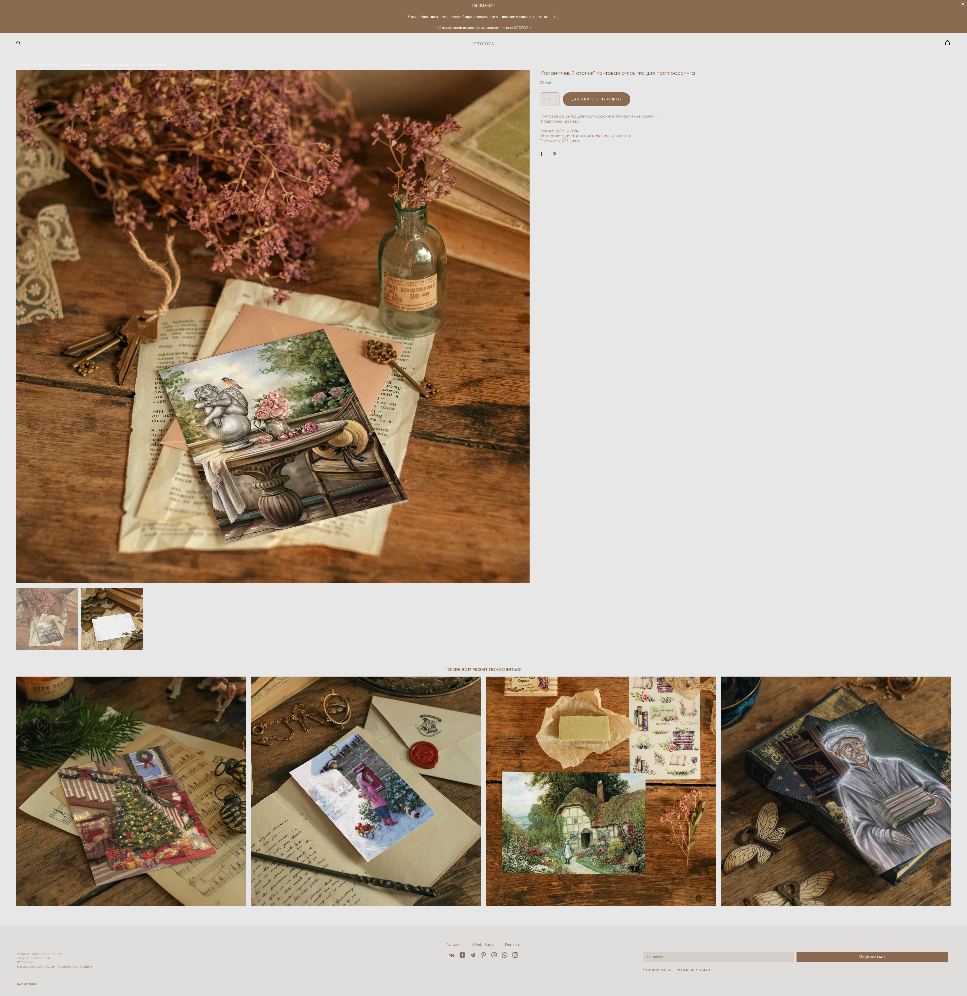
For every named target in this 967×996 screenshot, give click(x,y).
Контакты (513, 944)
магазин (22, 65)
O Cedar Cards (482, 944)
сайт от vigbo (26, 984)
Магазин (453, 944)
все (69, 65)
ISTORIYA (483, 44)
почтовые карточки (47, 65)
